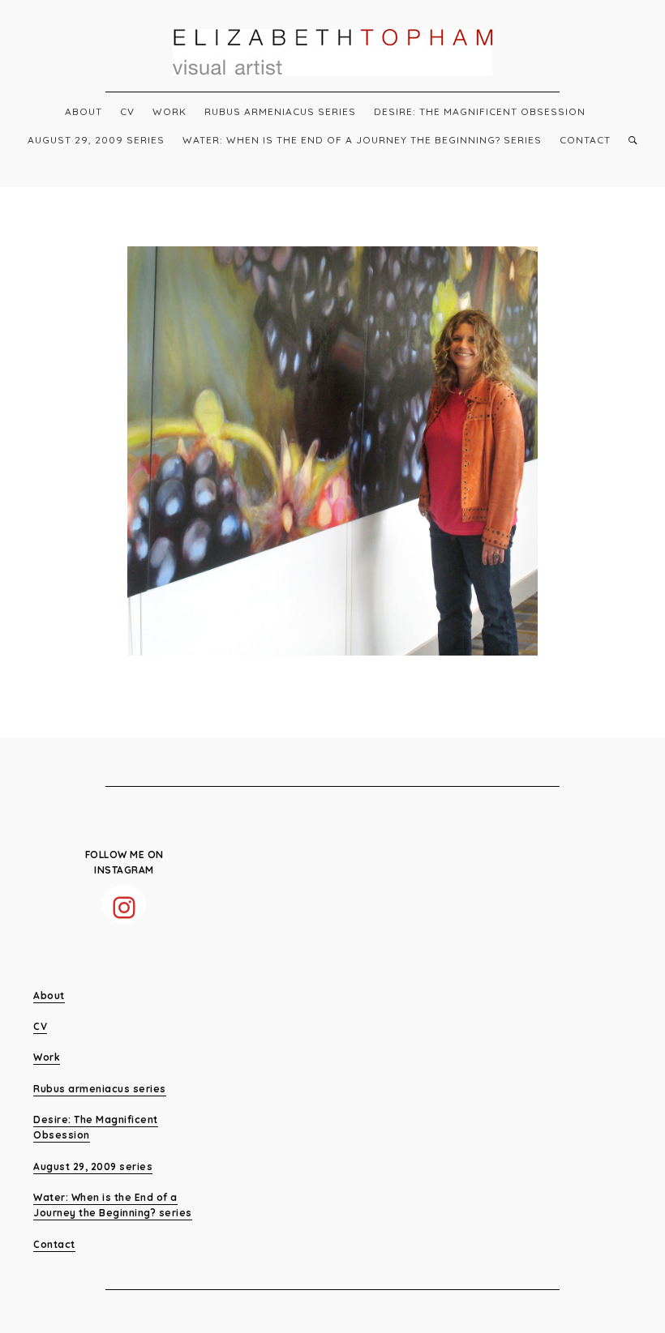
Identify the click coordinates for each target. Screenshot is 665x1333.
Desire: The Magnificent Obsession (480, 111)
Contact (585, 140)
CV (127, 111)
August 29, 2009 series (96, 140)
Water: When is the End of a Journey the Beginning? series (362, 140)
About (83, 111)
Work (169, 111)
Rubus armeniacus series (280, 111)
